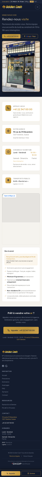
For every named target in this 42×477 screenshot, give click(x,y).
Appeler (12, 473)
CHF (32, 1)
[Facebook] (3, 366)
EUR (35, 1)
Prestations (6, 378)
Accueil (4, 375)
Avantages (5, 385)
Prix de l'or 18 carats (8, 408)
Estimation (5, 382)
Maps (31, 36)
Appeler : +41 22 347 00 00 (23, 330)
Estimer (32, 473)
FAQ (3, 388)
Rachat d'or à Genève (9, 404)
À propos (5, 392)
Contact (5, 395)
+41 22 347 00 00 (12, 36)
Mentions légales (14, 456)
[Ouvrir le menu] (37, 7)
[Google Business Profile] (6, 366)
